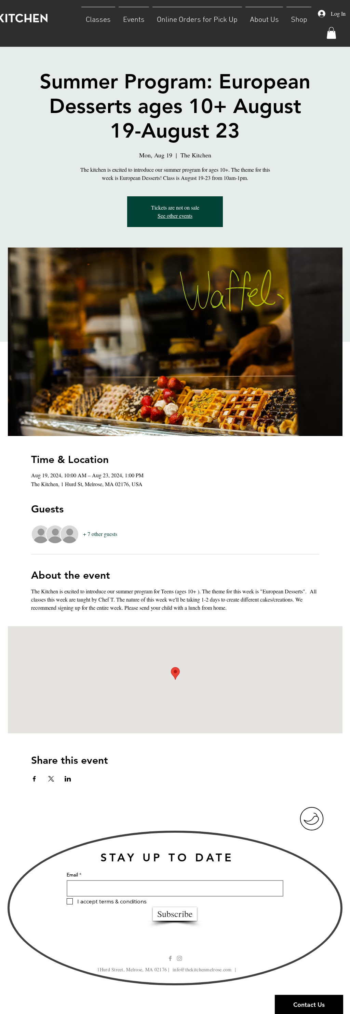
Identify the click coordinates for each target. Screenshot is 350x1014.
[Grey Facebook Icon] (170, 958)
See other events (175, 215)
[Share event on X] (51, 778)
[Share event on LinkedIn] (68, 778)
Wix (235, 999)
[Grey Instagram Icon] (179, 958)
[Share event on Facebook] (34, 778)
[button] (98, 17)
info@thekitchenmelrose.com (202, 969)
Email (72, 874)
